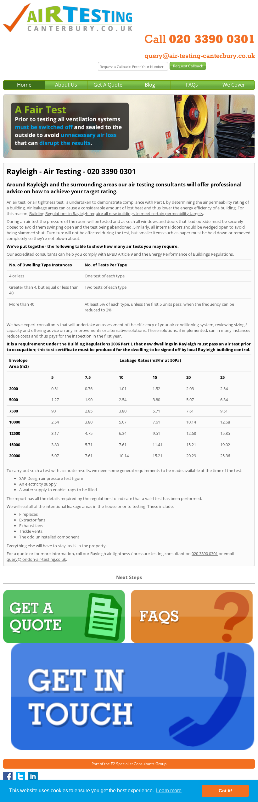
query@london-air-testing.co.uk (36, 559)
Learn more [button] (169, 790)
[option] (129, 126)
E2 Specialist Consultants (132, 763)
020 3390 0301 (205, 553)
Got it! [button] (225, 790)
